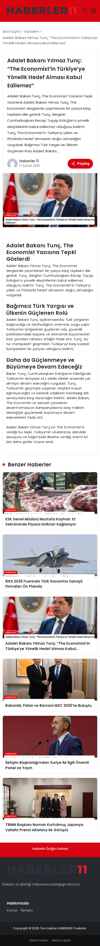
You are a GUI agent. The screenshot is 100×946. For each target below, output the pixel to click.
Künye (12, 910)
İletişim (27, 910)
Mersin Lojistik (61, 940)
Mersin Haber (39, 940)
